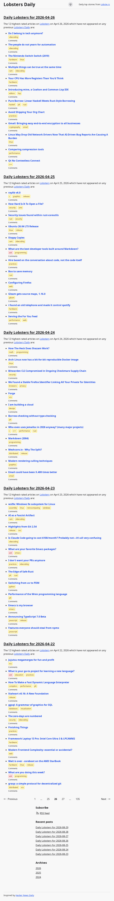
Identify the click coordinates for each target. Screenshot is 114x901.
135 (78, 799)
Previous (13, 799)
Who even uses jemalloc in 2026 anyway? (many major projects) (45, 427)
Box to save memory (20, 271)
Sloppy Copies (16, 237)
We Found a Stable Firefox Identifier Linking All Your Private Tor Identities (51, 382)
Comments (12, 40)
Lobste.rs (105, 4)
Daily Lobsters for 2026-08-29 (52, 827)
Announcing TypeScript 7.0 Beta (27, 616)
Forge (11, 393)
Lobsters (45, 23)
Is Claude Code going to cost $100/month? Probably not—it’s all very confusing (54, 537)
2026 (38, 868)
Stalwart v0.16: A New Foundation (28, 693)
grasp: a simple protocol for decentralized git (34, 783)
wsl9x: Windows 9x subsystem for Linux (31, 504)
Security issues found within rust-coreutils (33, 215)
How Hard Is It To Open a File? (25, 203)
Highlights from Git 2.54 (22, 526)
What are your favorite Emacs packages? (32, 549)
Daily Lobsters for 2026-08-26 (52, 840)
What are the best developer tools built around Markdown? (43, 248)
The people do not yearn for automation (32, 44)
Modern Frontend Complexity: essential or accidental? (40, 749)
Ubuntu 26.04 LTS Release (23, 226)
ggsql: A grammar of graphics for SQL (30, 704)
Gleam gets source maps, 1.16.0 (26, 293)
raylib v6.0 (14, 192)
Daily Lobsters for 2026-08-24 (52, 849)
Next (103, 799)
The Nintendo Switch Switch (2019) (28, 55)
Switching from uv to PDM (23, 582)
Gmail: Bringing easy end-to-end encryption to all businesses (44, 123)
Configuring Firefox (19, 282)
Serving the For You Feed (22, 316)
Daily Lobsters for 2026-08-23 (52, 854)
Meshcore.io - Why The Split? (25, 449)
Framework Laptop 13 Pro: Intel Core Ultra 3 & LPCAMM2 (41, 738)
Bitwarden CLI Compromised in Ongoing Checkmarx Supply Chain (47, 370)
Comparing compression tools (26, 149)
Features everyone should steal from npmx (33, 627)
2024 (38, 877)
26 (55, 799)
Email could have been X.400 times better (32, 472)
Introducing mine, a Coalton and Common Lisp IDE (38, 89)
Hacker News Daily (25, 895)
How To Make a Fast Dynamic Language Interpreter (38, 682)
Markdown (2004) (18, 438)
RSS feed (45, 813)
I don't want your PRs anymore (26, 560)
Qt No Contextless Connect (24, 160)
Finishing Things (18, 727)
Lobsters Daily (19, 4)
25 (48, 799)
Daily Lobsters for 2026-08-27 (52, 836)
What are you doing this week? (26, 772)
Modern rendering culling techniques (30, 460)
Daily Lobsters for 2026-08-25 (52, 845)
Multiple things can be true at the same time (34, 67)
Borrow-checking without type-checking (32, 415)
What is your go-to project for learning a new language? (41, 671)
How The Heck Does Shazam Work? (28, 348)
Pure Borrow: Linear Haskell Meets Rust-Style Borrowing (41, 100)
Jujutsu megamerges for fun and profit (31, 659)
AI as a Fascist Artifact (21, 515)
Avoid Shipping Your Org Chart (26, 112)
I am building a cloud (20, 404)
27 (63, 799)
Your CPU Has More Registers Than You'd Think (36, 78)
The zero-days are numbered (25, 716)
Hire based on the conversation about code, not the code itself (45, 260)
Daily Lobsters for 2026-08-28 (52, 831)
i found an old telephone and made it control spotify (39, 305)
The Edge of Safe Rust (21, 571)
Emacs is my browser (20, 605)
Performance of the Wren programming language (37, 594)
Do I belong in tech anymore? (25, 33)
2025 (38, 872)
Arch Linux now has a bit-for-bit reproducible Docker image (43, 359)
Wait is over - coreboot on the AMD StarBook (34, 761)
